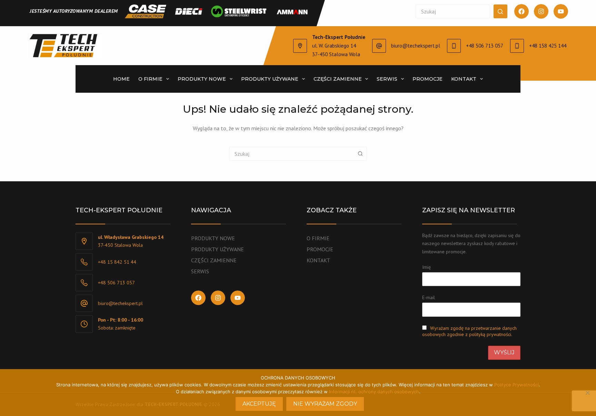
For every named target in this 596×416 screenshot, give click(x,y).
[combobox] (291, 154)
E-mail (428, 297)
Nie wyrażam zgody (325, 403)
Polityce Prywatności (516, 384)
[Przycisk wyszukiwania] (500, 11)
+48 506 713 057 (484, 45)
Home (121, 79)
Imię (426, 267)
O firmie (150, 79)
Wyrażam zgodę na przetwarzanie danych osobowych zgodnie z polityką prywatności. (469, 331)
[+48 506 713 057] (454, 46)
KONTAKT (318, 260)
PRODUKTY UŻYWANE (217, 249)
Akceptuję (259, 403)
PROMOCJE (320, 249)
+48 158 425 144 (547, 45)
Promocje (428, 79)
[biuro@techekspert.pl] (379, 46)
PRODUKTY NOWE (202, 79)
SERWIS (200, 271)
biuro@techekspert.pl (415, 45)
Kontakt (463, 79)
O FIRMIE (318, 238)
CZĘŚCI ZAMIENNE (214, 260)
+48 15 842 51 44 (117, 262)
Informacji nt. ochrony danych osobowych (374, 391)
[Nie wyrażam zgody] (587, 392)
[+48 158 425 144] (517, 46)
